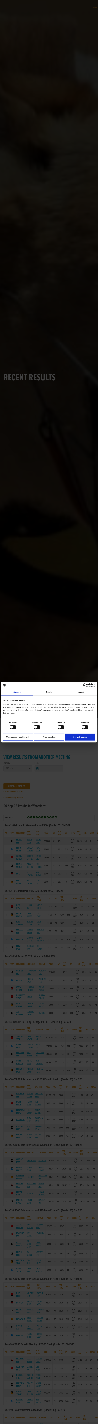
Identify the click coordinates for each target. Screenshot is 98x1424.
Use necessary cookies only (18, 737)
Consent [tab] (17, 692)
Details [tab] (49, 692)
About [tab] (81, 692)
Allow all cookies (80, 737)
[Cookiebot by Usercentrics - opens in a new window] (84, 685)
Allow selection (49, 737)
